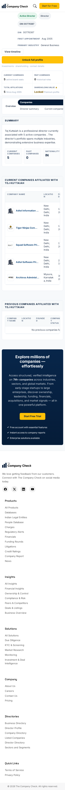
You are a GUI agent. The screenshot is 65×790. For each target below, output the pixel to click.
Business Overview (16, 612)
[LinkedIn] (23, 489)
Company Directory (15, 732)
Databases (10, 512)
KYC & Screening (14, 645)
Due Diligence (12, 640)
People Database (14, 522)
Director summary (29, 108)
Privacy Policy (12, 775)
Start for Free (49, 5)
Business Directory (15, 723)
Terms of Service (14, 770)
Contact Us (11, 695)
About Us (10, 686)
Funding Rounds (14, 541)
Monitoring (11, 654)
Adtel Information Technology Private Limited (27, 210)
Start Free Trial (32, 416)
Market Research (14, 649)
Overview (11, 106)
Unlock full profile (32, 59)
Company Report (14, 556)
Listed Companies (15, 737)
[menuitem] (10, 106)
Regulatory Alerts (14, 531)
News (8, 561)
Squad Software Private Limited (27, 245)
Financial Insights (14, 588)
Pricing (8, 700)
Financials (10, 536)
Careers (9, 690)
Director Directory (15, 742)
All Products (11, 507)
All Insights (11, 583)
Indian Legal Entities (16, 517)
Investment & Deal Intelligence (15, 661)
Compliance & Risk (15, 598)
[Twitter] (14, 489)
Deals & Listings (13, 607)
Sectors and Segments (17, 747)
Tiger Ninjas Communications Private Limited (27, 227)
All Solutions (12, 635)
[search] (35, 6)
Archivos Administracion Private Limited (27, 277)
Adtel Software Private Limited (27, 262)
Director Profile (13, 728)
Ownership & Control (16, 593)
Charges (9, 527)
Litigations (10, 546)
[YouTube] (32, 489)
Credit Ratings (13, 551)
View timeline (13, 51)
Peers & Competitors (16, 603)
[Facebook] (5, 489)
